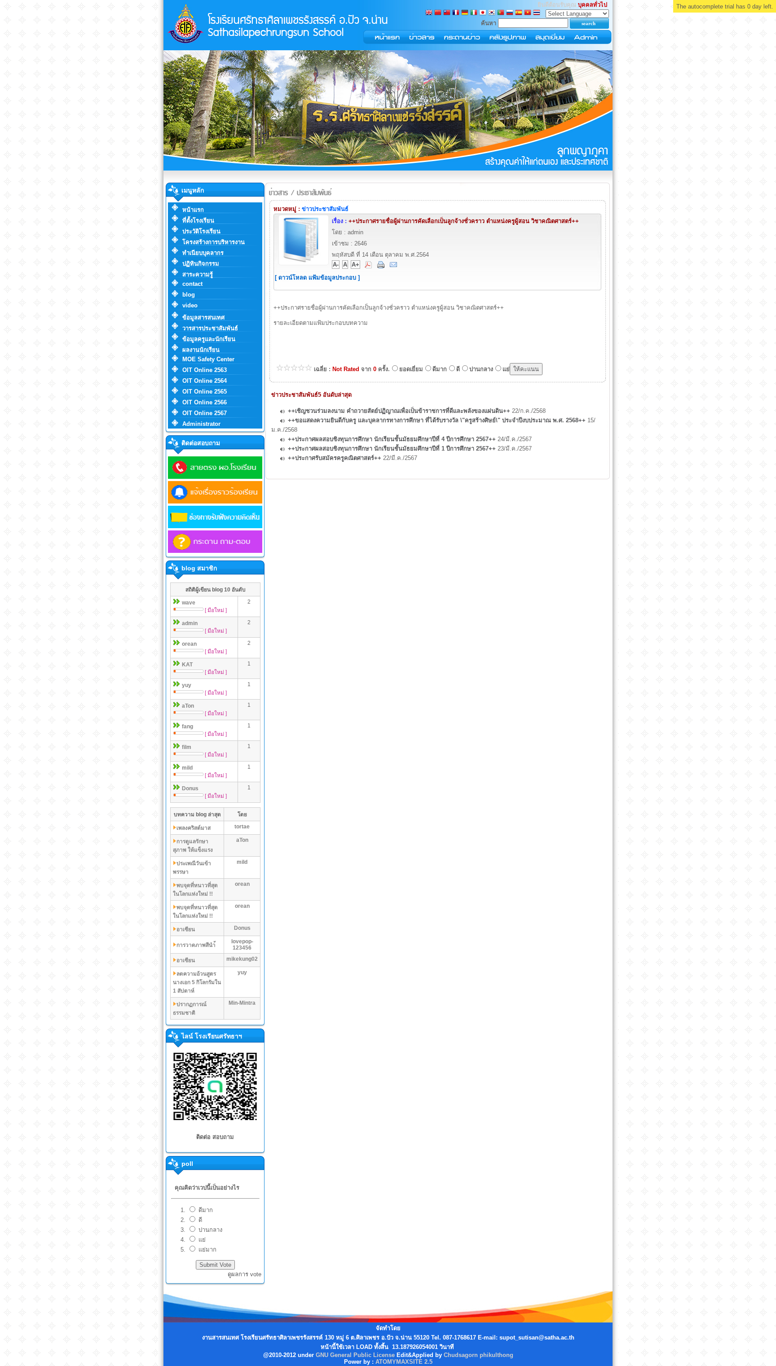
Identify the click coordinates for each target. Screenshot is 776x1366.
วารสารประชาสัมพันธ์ (210, 328)
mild (187, 768)
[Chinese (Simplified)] (437, 13)
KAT (187, 664)
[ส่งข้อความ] (394, 266)
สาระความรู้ (197, 274)
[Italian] (473, 13)
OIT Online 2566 (204, 402)
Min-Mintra (242, 1003)
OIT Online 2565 (204, 391)
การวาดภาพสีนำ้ (196, 945)
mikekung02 (242, 959)
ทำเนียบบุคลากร (203, 253)
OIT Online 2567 (204, 413)
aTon (188, 706)
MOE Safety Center (208, 359)
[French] (455, 13)
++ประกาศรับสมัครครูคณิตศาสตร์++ (334, 458)
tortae (242, 826)
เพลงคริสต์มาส (193, 828)
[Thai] (536, 13)
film (186, 747)
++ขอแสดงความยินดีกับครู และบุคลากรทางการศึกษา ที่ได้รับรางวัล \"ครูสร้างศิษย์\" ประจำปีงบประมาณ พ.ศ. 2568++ (437, 420)
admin (190, 623)
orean (189, 644)
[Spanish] (518, 13)
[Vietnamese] (527, 13)
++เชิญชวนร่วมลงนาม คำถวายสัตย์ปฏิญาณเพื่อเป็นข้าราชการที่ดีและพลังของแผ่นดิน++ (399, 410)
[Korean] (491, 13)
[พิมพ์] (381, 266)
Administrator (201, 423)
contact (192, 283)
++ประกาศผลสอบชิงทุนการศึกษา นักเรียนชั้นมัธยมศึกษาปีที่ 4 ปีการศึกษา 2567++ (392, 439)
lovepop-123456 (242, 944)
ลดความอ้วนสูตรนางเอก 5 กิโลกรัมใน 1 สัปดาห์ (197, 982)
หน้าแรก (193, 209)
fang (187, 726)
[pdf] (369, 266)
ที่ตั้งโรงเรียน (198, 220)
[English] (428, 13)
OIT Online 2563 (204, 370)
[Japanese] (482, 13)
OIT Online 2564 (204, 380)
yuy (186, 685)
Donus (190, 788)
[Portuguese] (500, 13)
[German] (464, 13)
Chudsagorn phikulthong (478, 1355)
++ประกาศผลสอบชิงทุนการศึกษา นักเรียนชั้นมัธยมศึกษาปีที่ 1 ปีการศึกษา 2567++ (392, 448)
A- (336, 264)
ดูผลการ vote (244, 1274)
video (190, 305)
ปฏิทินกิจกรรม (200, 263)
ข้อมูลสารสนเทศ (203, 317)
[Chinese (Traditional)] (446, 13)
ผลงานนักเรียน (201, 349)
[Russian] (509, 13)
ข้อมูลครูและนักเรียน (208, 339)
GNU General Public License (355, 1355)
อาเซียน (185, 929)
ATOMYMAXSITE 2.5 (403, 1361)
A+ (355, 264)
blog (188, 294)
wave (188, 603)
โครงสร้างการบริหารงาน (213, 242)
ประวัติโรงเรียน (201, 231)
